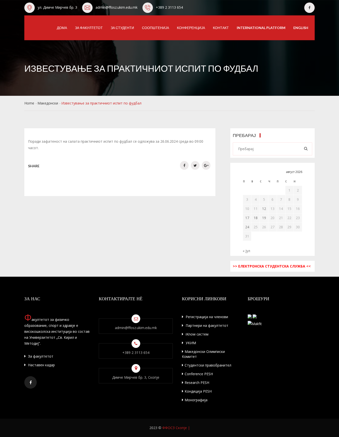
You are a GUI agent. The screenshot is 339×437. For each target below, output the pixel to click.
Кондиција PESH (198, 391)
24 (247, 227)
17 (247, 217)
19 (264, 217)
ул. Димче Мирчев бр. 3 (57, 7)
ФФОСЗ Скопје (174, 427)
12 (264, 208)
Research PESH (197, 382)
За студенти (122, 28)
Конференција (191, 28)
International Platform (261, 28)
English (300, 28)
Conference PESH (199, 373)
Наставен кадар (41, 365)
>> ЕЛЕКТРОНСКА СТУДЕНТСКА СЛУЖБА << (272, 266)
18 (256, 217)
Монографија (196, 400)
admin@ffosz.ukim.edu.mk (116, 7)
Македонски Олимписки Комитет (203, 354)
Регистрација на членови (206, 316)
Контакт (221, 28)
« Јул (246, 250)
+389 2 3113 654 (169, 7)
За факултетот (89, 28)
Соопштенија (155, 28)
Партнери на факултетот (206, 325)
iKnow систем (196, 334)
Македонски (47, 103)
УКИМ (190, 342)
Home (29, 103)
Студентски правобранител (208, 365)
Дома (62, 28)
